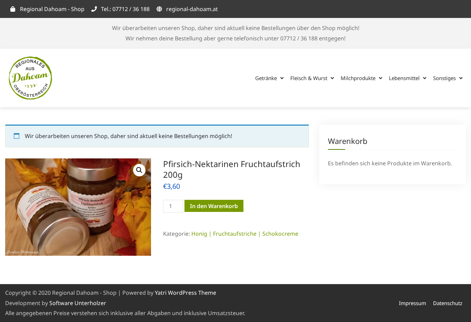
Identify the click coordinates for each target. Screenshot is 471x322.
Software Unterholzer (77, 303)
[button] (139, 170)
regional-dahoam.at (192, 9)
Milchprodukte (358, 78)
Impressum (412, 303)
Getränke (266, 78)
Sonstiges (444, 78)
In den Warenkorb (214, 206)
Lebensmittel (404, 78)
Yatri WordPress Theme (185, 292)
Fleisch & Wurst (308, 78)
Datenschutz (447, 303)
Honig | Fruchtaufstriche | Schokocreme (244, 233)
